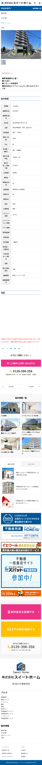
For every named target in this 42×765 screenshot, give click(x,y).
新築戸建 (3, 730)
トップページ (5, 747)
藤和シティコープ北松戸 (8, 433)
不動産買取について (7, 718)
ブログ (23, 747)
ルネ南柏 (3, 416)
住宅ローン (4, 709)
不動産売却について (7, 714)
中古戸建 (3, 733)
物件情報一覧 (5, 750)
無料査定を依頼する (7, 753)
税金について (5, 699)
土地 (2, 737)
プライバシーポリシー (8, 756)
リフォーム (4, 702)
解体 (2, 704)
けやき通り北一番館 (7, 452)
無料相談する (24, 753)
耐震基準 (3, 697)
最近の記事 (11, 464)
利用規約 (23, 756)
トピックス (31, 464)
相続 (2, 707)
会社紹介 (23, 750)
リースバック (5, 716)
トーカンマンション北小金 (30, 416)
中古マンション (6, 735)
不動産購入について (7, 711)
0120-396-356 (22, 371)
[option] (21, 44)
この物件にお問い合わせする (22, 363)
